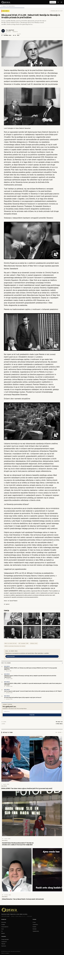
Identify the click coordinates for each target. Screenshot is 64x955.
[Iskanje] (58, 2)
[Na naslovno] (6, 2)
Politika (3, 924)
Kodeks (34, 926)
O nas (34, 922)
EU (2, 931)
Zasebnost (4, 941)
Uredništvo (35, 924)
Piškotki (3, 943)
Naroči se (52, 2)
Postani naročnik (10, 656)
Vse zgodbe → (59, 732)
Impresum (3, 946)
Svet (2, 929)
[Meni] (61, 2)
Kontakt (34, 929)
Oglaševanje (36, 931)
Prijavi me (32, 715)
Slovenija (3, 922)
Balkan (3, 933)
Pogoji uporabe (5, 939)
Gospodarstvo (4, 926)
